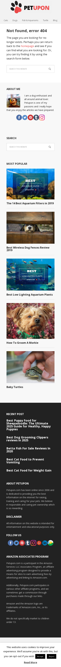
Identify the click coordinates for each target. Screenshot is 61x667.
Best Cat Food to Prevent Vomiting (25, 460)
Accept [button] (40, 656)
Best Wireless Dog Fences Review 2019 (28, 249)
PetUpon (30, 9)
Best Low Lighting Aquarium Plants (30, 294)
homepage (27, 46)
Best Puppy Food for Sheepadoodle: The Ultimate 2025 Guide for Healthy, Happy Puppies (28, 424)
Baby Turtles (15, 387)
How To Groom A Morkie (22, 343)
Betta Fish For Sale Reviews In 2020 (28, 449)
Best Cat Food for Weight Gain (28, 470)
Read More (30, 662)
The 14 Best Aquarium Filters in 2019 (30, 203)
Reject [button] (51, 656)
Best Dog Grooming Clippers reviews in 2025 (27, 438)
